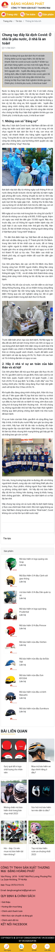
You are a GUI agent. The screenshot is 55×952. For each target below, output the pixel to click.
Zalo (21, 950)
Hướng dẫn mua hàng (11, 906)
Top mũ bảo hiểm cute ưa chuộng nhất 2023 (40, 851)
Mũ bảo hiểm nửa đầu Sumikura (34, 708)
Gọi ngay (7, 950)
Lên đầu (48, 950)
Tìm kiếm (30, 14)
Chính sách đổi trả (9, 920)
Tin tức (19, 21)
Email (34, 950)
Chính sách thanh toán (12, 911)
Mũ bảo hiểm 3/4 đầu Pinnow (32, 625)
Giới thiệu (5, 902)
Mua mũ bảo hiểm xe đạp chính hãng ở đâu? (41, 769)
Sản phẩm (48, 14)
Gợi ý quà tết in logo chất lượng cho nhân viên (13, 769)
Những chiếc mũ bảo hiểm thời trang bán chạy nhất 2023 (13, 810)
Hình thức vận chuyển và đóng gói (17, 916)
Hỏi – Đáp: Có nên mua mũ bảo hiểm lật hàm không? (13, 851)
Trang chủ (11, 14)
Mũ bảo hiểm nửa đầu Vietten (32, 642)
